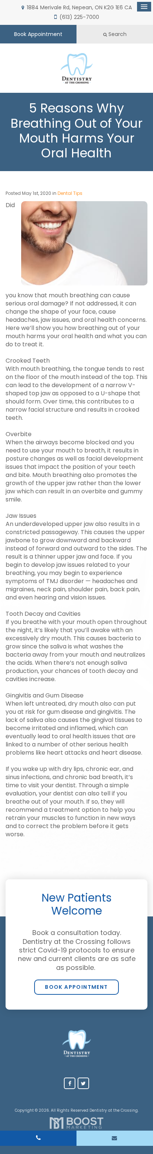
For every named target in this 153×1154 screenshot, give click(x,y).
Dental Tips (70, 193)
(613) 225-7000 (79, 17)
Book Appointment (38, 34)
